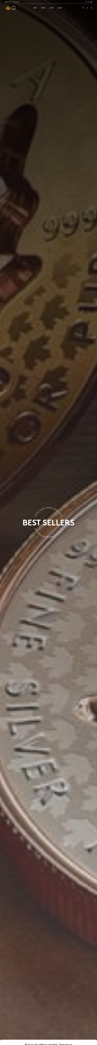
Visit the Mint (16, 1)
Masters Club (8, 1)
